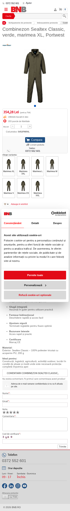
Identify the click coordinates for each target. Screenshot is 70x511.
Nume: (6, 393)
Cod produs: (18, 132)
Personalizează (33, 285)
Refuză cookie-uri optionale (35, 295)
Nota (4, 409)
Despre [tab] (57, 223)
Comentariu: (9, 416)
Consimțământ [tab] (12, 223)
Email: (6, 401)
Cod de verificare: (11, 433)
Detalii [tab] (35, 223)
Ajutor (29, 3)
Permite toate (35, 275)
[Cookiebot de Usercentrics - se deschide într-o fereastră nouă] (51, 213)
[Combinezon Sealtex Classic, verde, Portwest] (34, 73)
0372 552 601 (12, 3)
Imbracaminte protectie (47, 23)
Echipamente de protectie (20, 23)
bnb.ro (16, 507)
